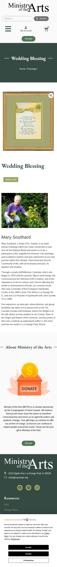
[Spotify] (28, 487)
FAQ (6, 504)
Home (22, 69)
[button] (50, 95)
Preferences (29, 560)
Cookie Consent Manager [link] (13, 520)
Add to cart (11, 179)
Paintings (31, 69)
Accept (28, 547)
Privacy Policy (11, 510)
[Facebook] (20, 487)
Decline (28, 554)
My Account (26, 30)
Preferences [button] (15, 539)
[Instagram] (37, 487)
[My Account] (25, 27)
